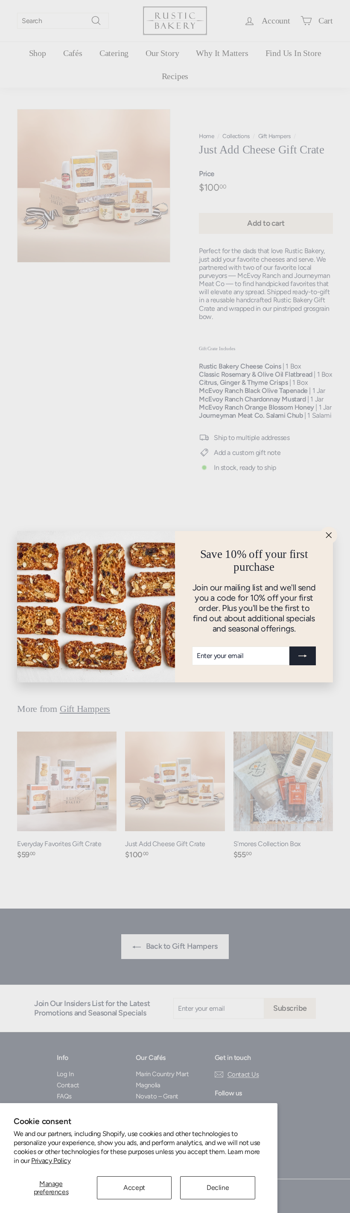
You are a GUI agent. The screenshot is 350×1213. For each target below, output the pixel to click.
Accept (134, 1187)
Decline (218, 1187)
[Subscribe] (302, 655)
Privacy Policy (50, 1161)
